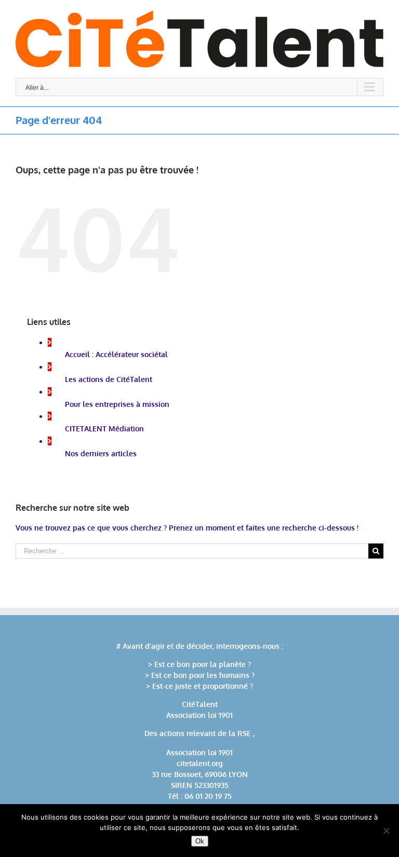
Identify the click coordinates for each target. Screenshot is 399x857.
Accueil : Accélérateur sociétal (116, 354)
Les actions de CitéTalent (108, 379)
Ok (199, 841)
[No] (386, 830)
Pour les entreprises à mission (117, 404)
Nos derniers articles (101, 453)
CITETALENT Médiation (104, 428)
